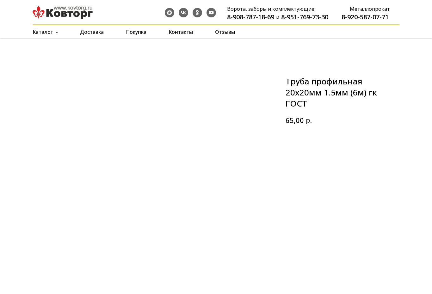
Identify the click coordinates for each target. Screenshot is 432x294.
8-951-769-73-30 (304, 17)
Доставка (92, 31)
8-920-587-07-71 (365, 17)
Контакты (181, 31)
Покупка (136, 31)
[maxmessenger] (169, 12)
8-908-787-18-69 (250, 17)
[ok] (197, 12)
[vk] (183, 12)
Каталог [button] (43, 31)
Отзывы (225, 31)
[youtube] (211, 12)
